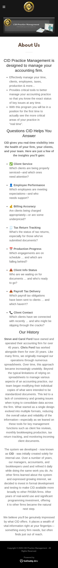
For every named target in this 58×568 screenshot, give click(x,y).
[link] (29, 6)
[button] (5, 7)
